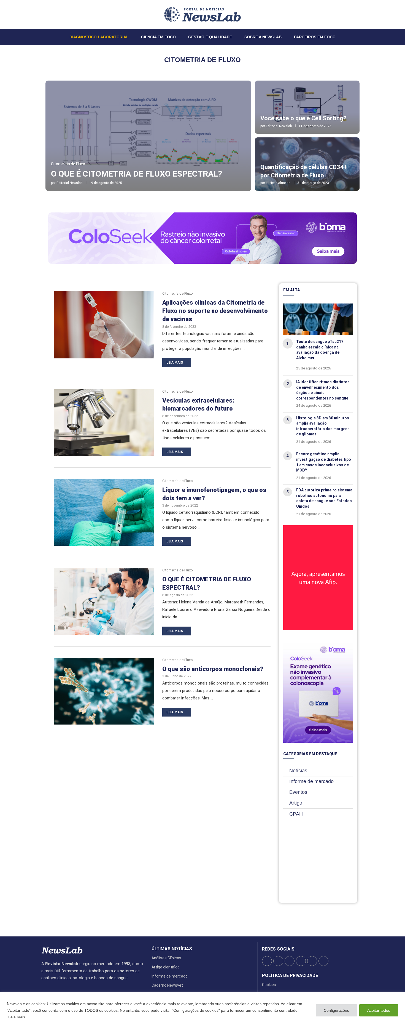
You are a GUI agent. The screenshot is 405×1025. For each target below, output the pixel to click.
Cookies (269, 985)
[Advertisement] (318, 862)
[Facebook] (41, 14)
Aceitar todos (378, 1010)
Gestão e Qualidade (210, 37)
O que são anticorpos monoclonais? (212, 668)
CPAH (296, 814)
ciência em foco (158, 37)
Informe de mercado (311, 781)
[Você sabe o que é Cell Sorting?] (307, 107)
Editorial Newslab (69, 183)
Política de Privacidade (290, 975)
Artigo (295, 803)
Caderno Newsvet (167, 985)
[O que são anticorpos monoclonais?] (104, 691)
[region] (202, 1008)
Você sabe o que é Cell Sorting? (303, 118)
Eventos (298, 792)
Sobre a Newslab (263, 37)
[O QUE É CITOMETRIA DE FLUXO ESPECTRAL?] (148, 136)
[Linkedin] (51, 14)
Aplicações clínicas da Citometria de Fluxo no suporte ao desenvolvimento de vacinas (215, 310)
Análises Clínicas (166, 958)
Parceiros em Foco (315, 37)
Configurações (336, 1010)
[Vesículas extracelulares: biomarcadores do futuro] (104, 422)
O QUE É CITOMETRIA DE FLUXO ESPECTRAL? (136, 174)
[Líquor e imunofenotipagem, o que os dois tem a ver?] (104, 512)
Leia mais (16, 1017)
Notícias (298, 770)
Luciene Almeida (278, 183)
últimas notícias (172, 949)
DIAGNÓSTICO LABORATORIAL (99, 37)
